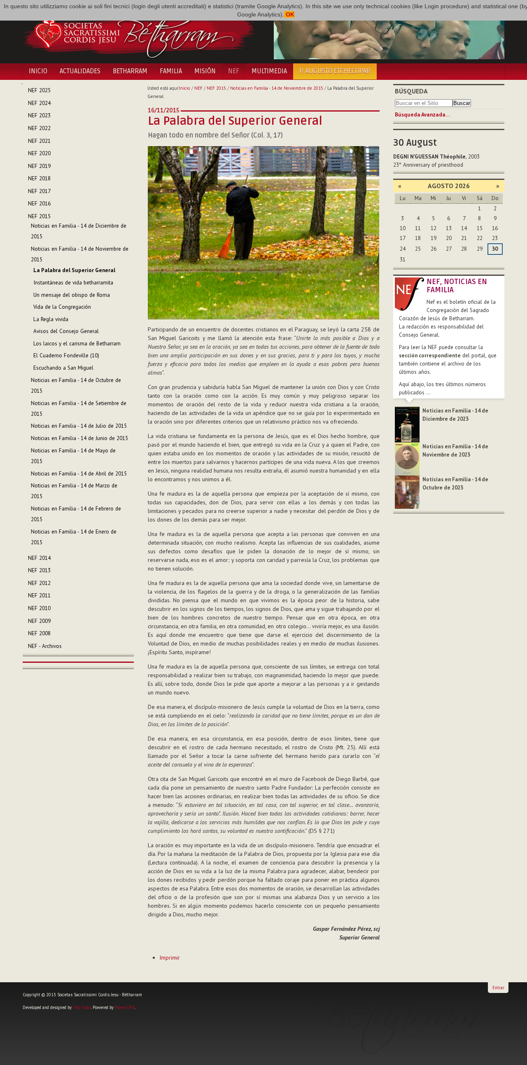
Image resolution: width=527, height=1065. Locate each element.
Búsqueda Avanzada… (422, 114)
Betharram (130, 71)
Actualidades (80, 71)
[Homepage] (139, 32)
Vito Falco (82, 1007)
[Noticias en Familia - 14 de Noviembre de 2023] (407, 458)
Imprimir (169, 957)
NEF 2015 (216, 88)
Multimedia (269, 71)
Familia (171, 71)
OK (289, 14)
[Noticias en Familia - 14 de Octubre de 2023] (407, 491)
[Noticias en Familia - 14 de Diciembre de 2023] (407, 424)
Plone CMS (125, 1007)
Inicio (38, 71)
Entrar (498, 987)
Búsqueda (411, 91)
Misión (205, 71)
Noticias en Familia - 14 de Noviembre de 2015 (276, 88)
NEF (233, 71)
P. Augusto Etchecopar (335, 71)
